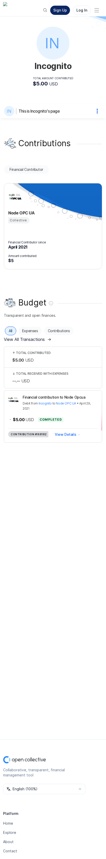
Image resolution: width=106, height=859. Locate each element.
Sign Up (60, 10)
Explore (9, 832)
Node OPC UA (66, 403)
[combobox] (44, 789)
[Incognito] (10, 111)
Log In (81, 10)
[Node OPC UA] (14, 197)
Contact (10, 851)
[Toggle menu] (97, 10)
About (8, 842)
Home (8, 823)
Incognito (45, 403)
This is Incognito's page (39, 111)
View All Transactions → (27, 339)
